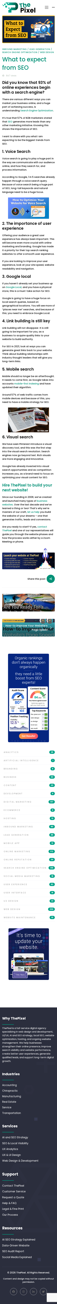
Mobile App (28, 843)
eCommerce (28, 810)
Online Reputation (28, 859)
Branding (28, 768)
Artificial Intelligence (28, 760)
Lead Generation (39, 49)
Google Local (13, 287)
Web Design (47, 52)
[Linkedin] (33, 1291)
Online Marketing (28, 851)
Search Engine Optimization (19, 52)
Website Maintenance (28, 917)
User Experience (28, 884)
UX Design (28, 900)
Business (28, 777)
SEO (10, 121)
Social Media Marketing (28, 876)
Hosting (28, 818)
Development (28, 793)
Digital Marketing (28, 801)
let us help (33, 512)
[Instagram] (23, 1291)
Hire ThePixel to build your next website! (27, 488)
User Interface (28, 892)
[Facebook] (13, 1291)
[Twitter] (43, 1291)
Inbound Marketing (14, 49)
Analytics (28, 752)
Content (28, 785)
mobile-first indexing (26, 383)
